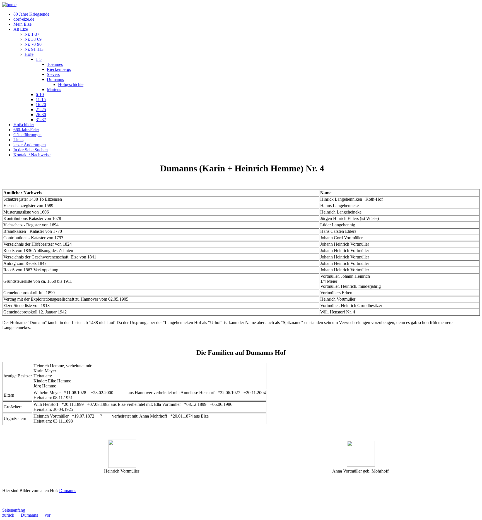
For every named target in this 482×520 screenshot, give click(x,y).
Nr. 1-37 (32, 34)
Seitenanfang (13, 510)
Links (18, 139)
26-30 (41, 114)
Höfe (29, 54)
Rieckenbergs (59, 69)
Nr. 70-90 (33, 44)
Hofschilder (23, 124)
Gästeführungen (27, 134)
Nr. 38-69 (33, 39)
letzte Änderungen (29, 144)
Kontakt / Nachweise (31, 154)
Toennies (55, 64)
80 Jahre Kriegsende (31, 14)
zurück (8, 515)
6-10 (40, 94)
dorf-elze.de (23, 19)
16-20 (41, 104)
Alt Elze (20, 29)
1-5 (39, 59)
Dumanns (55, 79)
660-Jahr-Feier (26, 129)
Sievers (53, 74)
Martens (54, 89)
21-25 (41, 109)
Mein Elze (22, 24)
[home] (9, 4)
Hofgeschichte (70, 84)
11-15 (41, 99)
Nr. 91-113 (34, 49)
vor (47, 515)
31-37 (41, 119)
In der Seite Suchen (30, 149)
